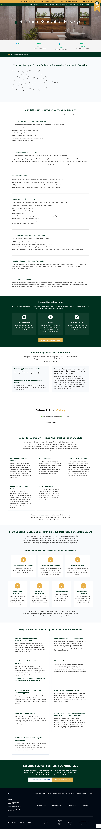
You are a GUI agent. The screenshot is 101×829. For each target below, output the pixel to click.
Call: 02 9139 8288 (88, 1)
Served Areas (80, 4)
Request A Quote (96, 7)
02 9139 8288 (11, 810)
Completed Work (64, 4)
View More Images (50, 422)
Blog (40, 793)
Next (89, 421)
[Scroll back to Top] (99, 821)
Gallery (72, 793)
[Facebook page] (17, 809)
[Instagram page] (19, 809)
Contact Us (88, 4)
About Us (36, 4)
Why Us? (49, 793)
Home (31, 4)
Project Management (54, 4)
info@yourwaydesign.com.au (14, 806)
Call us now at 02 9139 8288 (41, 780)
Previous (10, 421)
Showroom (90, 793)
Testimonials (72, 4)
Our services (43, 4)
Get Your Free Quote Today (51, 340)
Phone (9, 809)
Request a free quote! (63, 780)
